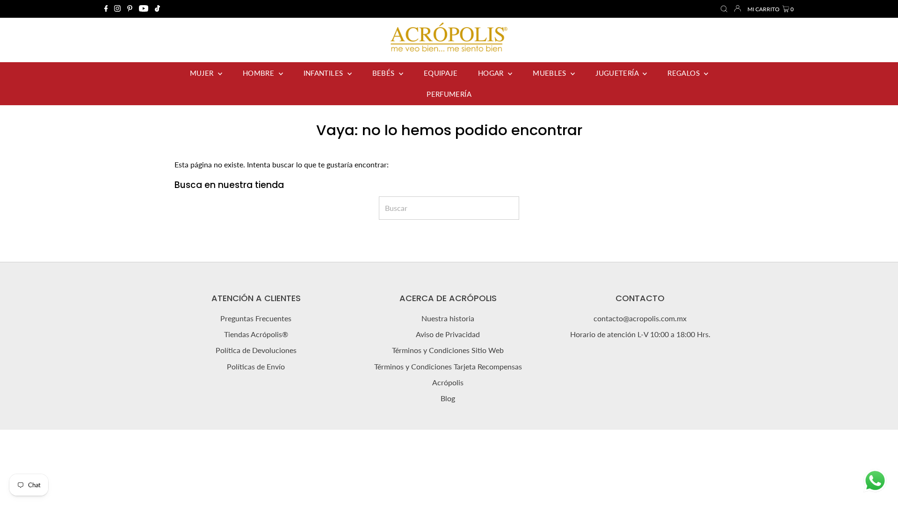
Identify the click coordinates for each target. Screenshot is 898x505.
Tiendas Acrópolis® (256, 334)
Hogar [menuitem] (492, 73)
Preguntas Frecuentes (255, 318)
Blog (448, 398)
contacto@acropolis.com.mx (640, 318)
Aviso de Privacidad (448, 334)
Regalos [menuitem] (684, 73)
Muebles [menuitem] (550, 73)
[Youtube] (144, 8)
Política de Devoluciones (256, 350)
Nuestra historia (447, 318)
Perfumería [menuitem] (449, 94)
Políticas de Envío (256, 366)
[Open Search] (724, 9)
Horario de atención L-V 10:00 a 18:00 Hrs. (640, 334)
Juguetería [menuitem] (617, 73)
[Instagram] (117, 8)
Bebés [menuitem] (384, 73)
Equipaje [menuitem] (440, 73)
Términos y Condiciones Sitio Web (448, 350)
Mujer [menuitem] (203, 73)
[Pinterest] (130, 8)
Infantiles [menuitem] (324, 73)
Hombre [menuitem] (259, 73)
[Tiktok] (157, 8)
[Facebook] (106, 8)
